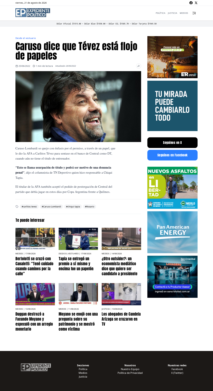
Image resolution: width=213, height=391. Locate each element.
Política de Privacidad (130, 373)
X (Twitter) (177, 373)
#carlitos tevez (29, 206)
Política (161, 13)
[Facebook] (191, 2)
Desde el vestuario (25, 38)
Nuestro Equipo (130, 369)
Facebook (177, 369)
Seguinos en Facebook (172, 155)
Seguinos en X (172, 142)
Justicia (172, 13)
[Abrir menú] (194, 13)
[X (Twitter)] (196, 2)
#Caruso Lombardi (51, 206)
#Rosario (89, 206)
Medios (184, 13)
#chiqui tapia (73, 206)
